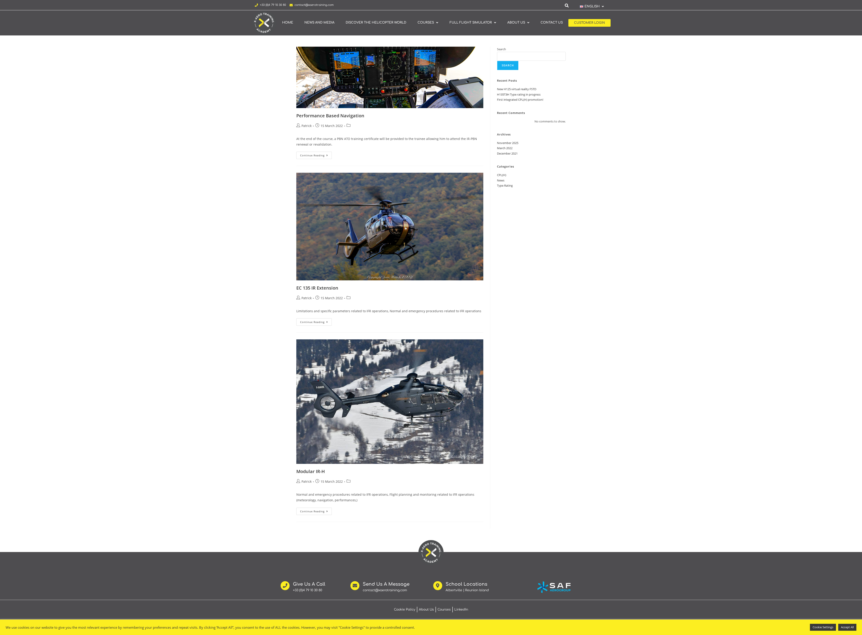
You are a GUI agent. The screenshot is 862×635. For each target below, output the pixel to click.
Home (287, 22)
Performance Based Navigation (330, 116)
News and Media (319, 22)
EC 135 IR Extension (317, 288)
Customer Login (589, 22)
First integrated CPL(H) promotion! (520, 100)
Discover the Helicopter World (376, 22)
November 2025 (507, 143)
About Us (516, 22)
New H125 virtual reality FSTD (516, 89)
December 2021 (507, 153)
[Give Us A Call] (285, 585)
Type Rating (505, 185)
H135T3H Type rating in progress (519, 94)
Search (501, 49)
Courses (426, 22)
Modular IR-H (310, 471)
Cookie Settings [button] (823, 627)
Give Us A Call (309, 584)
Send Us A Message (386, 584)
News (500, 180)
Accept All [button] (847, 627)
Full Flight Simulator (471, 22)
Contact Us (552, 22)
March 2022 (504, 148)
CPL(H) (501, 175)
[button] (592, 6)
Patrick (306, 126)
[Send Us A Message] (354, 585)
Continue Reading (316, 154)
